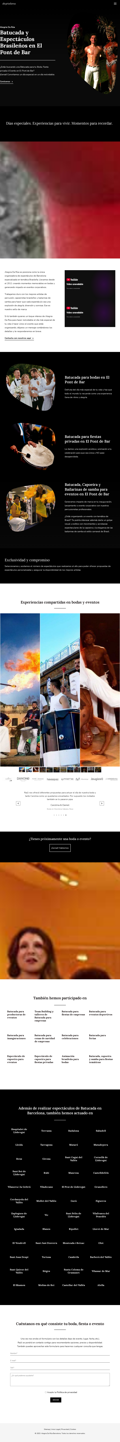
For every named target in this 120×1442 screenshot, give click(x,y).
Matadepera (101, 1144)
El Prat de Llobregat (73, 1186)
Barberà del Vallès (101, 1257)
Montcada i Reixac (73, 1243)
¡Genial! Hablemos (60, 848)
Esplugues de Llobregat (19, 1215)
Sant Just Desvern (46, 1243)
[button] (18, 803)
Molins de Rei (46, 1285)
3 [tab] (59, 815)
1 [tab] (54, 815)
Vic (46, 1214)
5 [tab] (63, 815)
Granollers (100, 1186)
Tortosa (46, 1257)
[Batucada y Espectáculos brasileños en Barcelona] (9, 3)
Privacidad (65, 1429)
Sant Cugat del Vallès (73, 1159)
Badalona (73, 1130)
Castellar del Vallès (73, 1285)
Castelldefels (101, 1172)
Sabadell (101, 1130)
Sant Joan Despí (19, 1257)
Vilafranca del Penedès (101, 1215)
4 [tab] (61, 815)
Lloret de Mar (101, 1228)
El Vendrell (19, 1243)
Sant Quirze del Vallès (19, 1271)
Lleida (19, 1144)
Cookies (73, 1429)
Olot (100, 1243)
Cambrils (73, 1257)
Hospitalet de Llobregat (19, 1131)
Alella (100, 1285)
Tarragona (46, 1144)
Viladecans (46, 1186)
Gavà (74, 1200)
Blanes (46, 1228)
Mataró (73, 1144)
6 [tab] (66, 815)
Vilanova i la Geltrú (19, 1186)
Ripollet (73, 1228)
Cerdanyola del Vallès (19, 1201)
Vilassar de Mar (101, 1271)
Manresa (73, 1172)
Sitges (46, 1271)
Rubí (46, 1172)
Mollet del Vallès (46, 1200)
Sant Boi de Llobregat (19, 1173)
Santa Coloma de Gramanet (73, 1271)
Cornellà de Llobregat (101, 1159)
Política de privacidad (67, 1392)
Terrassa (46, 1130)
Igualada (19, 1228)
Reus (19, 1158)
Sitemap (47, 1429)
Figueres (101, 1200)
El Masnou (19, 1285)
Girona (46, 1158)
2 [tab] (56, 815)
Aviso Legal (55, 1429)
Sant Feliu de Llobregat (73, 1215)
